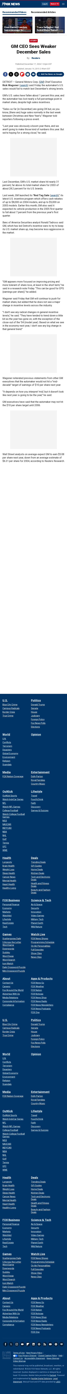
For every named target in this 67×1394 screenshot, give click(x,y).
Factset (53, 1375)
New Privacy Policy (34, 1353)
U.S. (5, 700)
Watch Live (38, 934)
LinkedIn (33, 1344)
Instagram (16, 1344)
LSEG (58, 1382)
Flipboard (22, 74)
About (6, 978)
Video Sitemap (19, 1361)
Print (27, 74)
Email (33, 74)
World (6, 734)
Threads (16, 74)
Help (60, 1356)
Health (6, 858)
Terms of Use (19, 1353)
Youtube (22, 1344)
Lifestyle (36, 791)
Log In (45, 4)
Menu (63, 4)
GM (41, 81)
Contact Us (18, 1358)
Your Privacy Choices (27, 1356)
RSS (44, 1344)
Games (7, 934)
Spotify (56, 1344)
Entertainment (40, 772)
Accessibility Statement (34, 1358)
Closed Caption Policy (47, 1356)
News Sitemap (53, 1358)
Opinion (36, 734)
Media (6, 772)
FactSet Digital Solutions (41, 1379)
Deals (34, 858)
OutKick (7, 791)
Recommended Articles (43, 12)
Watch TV (55, 4)
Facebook (5, 74)
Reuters (36, 58)
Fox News (11, 4)
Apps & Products (42, 978)
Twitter (11, 74)
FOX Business (11, 900)
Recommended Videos (14, 12)
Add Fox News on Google (51, 74)
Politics (36, 700)
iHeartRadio (61, 1344)
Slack (39, 1344)
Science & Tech (41, 900)
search (24, 85)
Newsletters (50, 1344)
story (33, 41)
